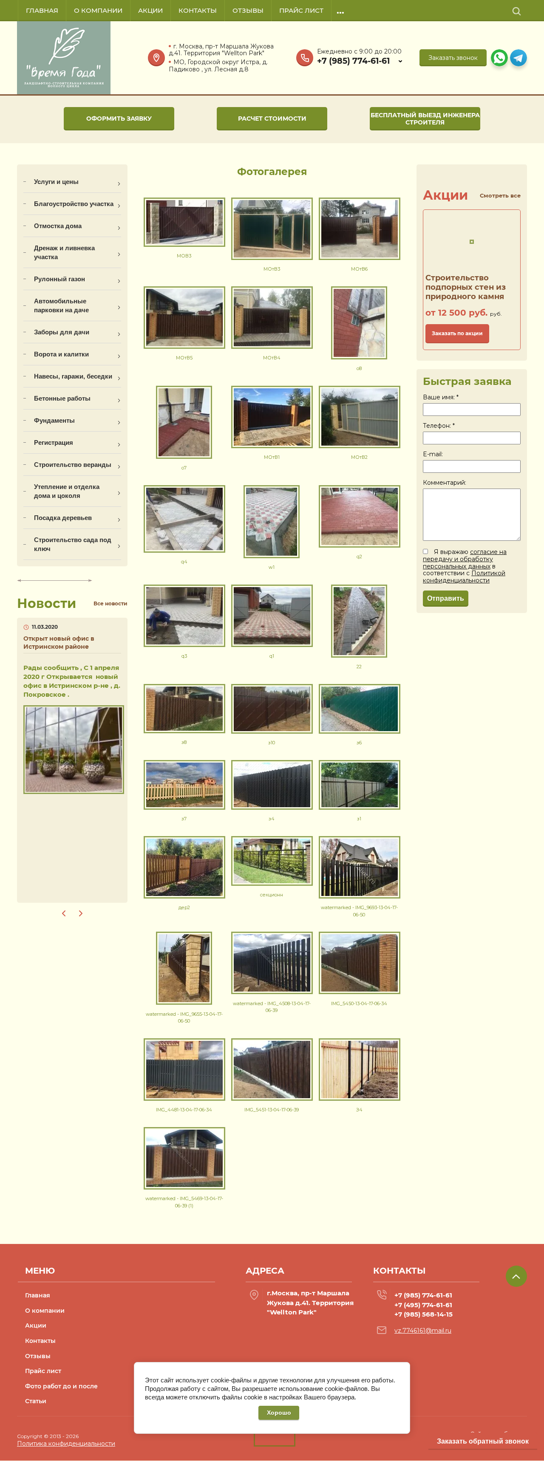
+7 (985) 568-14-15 (423, 1314)
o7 (184, 468)
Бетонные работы (62, 398)
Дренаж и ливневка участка (64, 252)
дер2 (184, 907)
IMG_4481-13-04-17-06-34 (184, 1110)
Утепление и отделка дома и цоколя (66, 491)
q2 (359, 557)
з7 (184, 819)
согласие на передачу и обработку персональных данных (465, 559)
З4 (359, 1110)
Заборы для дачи (61, 332)
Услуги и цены (56, 181)
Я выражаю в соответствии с (465, 566)
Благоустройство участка (73, 203)
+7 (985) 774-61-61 (353, 61)
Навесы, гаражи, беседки (73, 376)
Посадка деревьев (63, 517)
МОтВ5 (184, 358)
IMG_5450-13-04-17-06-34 (359, 1003)
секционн (271, 895)
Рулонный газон (59, 279)
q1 (271, 656)
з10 (271, 743)
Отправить (445, 598)
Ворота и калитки (61, 354)
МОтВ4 (271, 358)
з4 (272, 819)
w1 (272, 567)
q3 (184, 656)
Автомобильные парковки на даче (61, 305)
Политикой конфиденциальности (464, 576)
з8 (184, 742)
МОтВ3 (272, 269)
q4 (184, 562)
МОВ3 (184, 256)
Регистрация (53, 442)
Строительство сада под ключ (72, 544)
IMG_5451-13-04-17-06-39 (271, 1110)
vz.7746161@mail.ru (422, 1330)
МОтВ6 (359, 269)
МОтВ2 (359, 457)
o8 (359, 368)
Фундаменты (54, 420)
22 (359, 667)
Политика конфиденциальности (66, 1443)
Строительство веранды (72, 464)
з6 (359, 743)
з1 (359, 819)
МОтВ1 (272, 457)
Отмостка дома (58, 225)
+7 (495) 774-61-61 (423, 1305)
